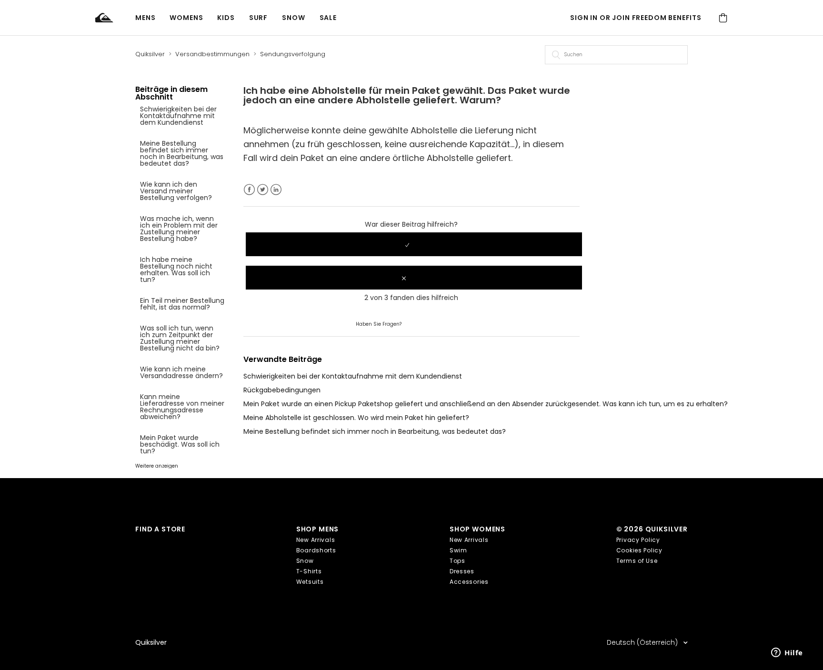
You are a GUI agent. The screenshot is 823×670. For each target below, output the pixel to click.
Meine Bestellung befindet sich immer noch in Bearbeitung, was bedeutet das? (181, 153)
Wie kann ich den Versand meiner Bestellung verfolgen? (176, 191)
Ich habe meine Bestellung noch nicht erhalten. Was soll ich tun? (176, 269)
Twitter (263, 190)
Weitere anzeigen (156, 466)
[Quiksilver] (115, 17)
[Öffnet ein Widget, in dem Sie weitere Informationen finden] (787, 653)
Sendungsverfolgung (292, 54)
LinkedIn (276, 190)
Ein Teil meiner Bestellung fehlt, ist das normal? (182, 304)
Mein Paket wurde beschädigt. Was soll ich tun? (180, 444)
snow (293, 17)
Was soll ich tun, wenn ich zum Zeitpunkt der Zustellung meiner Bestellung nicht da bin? (180, 338)
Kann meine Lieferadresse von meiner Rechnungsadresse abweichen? (182, 406)
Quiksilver (150, 54)
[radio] (414, 244)
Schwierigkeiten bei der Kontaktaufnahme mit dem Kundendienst (178, 115)
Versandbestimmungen (212, 54)
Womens (186, 17)
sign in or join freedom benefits (636, 17)
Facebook (249, 190)
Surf (258, 17)
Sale (328, 17)
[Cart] (723, 17)
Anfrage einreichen (435, 323)
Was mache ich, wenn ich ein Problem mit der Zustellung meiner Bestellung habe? (179, 228)
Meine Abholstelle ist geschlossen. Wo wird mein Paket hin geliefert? (356, 417)
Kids (225, 17)
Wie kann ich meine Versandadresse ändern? (181, 372)
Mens (145, 17)
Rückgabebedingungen (282, 390)
